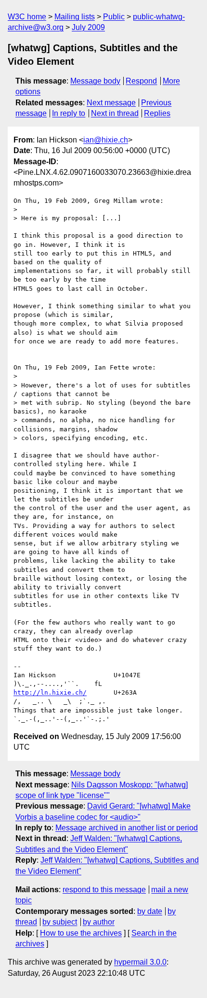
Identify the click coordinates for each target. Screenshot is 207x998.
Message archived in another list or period (126, 828)
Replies (157, 113)
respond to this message (104, 889)
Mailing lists (74, 17)
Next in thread (115, 113)
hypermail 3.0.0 (140, 962)
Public (114, 17)
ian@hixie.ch (105, 140)
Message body (95, 81)
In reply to (68, 113)
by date (149, 911)
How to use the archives (81, 933)
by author (99, 922)
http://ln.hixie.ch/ (50, 692)
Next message (111, 103)
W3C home (27, 17)
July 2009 (88, 27)
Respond (141, 81)
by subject (59, 922)
